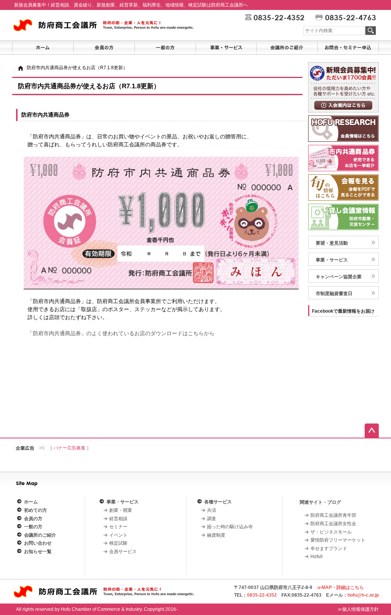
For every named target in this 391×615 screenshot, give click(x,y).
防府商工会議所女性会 (333, 523)
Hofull (316, 556)
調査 (211, 518)
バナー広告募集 (69, 448)
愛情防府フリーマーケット (337, 540)
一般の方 (33, 526)
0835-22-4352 (262, 595)
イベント (118, 535)
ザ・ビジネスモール (331, 532)
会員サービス (123, 551)
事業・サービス (332, 260)
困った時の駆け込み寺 (230, 526)
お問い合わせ (38, 543)
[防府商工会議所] (105, 25)
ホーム (31, 502)
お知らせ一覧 (38, 551)
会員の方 (33, 518)
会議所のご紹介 (40, 535)
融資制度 (216, 535)
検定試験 (118, 543)
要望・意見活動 (332, 243)
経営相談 (118, 518)
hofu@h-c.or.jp (363, 595)
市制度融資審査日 (334, 293)
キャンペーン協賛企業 (339, 276)
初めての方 (35, 510)
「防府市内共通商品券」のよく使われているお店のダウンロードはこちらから (121, 333)
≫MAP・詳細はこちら (340, 587)
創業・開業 (120, 510)
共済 (211, 510)
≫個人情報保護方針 (358, 609)
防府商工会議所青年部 (333, 515)
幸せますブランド (328, 548)
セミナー (118, 526)
